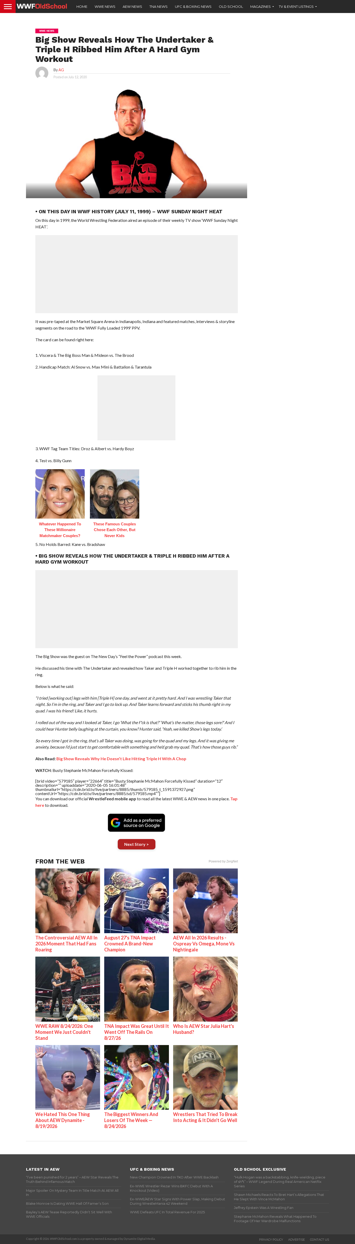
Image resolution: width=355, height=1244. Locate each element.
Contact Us (319, 1239)
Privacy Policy (271, 1239)
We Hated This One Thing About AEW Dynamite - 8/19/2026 (62, 1120)
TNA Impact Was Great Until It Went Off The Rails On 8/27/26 (136, 1032)
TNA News (158, 6)
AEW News (132, 6)
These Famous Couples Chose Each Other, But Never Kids (114, 530)
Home (81, 6)
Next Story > (136, 844)
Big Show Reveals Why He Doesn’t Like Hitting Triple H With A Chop (121, 758)
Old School (231, 6)
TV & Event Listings (296, 6)
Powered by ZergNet (223, 861)
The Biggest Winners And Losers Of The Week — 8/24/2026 (131, 1120)
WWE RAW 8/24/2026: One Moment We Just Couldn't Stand (64, 1032)
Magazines (260, 6)
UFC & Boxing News (193, 6)
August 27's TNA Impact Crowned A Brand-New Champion (130, 943)
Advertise (296, 1239)
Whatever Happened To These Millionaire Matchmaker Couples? (60, 530)
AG (61, 70)
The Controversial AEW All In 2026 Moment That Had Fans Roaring (66, 943)
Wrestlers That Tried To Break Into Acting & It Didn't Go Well (205, 1117)
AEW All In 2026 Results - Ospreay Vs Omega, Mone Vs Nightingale (204, 943)
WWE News (105, 6)
